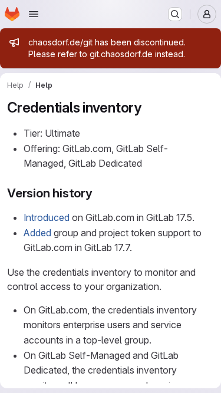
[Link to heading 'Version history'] (99, 193)
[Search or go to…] (175, 14)
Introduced (47, 217)
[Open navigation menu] (33, 14)
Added (37, 233)
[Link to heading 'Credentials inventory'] (149, 107)
